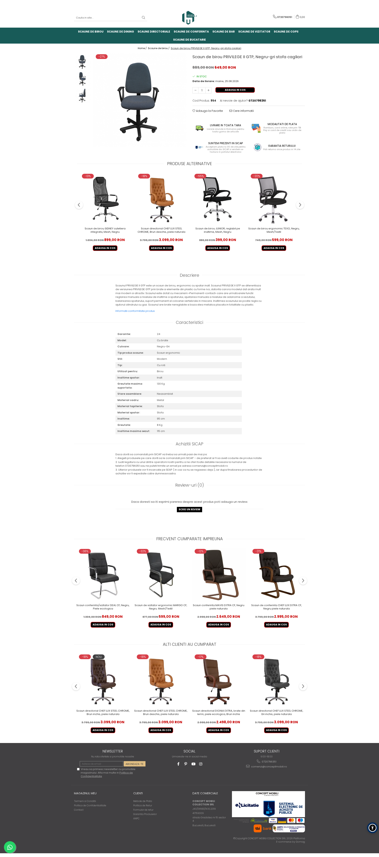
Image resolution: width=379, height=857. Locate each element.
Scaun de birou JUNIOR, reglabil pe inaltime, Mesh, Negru (217, 230)
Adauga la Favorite (209, 111)
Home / (142, 48)
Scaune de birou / (159, 48)
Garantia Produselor (145, 814)
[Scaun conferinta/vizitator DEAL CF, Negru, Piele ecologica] (103, 575)
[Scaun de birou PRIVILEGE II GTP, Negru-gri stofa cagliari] (140, 100)
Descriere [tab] (189, 275)
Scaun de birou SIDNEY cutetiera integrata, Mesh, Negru (105, 230)
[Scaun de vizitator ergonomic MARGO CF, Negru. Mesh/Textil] (161, 575)
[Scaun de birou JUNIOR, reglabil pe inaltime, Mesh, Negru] (217, 199)
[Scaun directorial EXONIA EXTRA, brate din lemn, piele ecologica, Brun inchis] (219, 680)
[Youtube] (193, 764)
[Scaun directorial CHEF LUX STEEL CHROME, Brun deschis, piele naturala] (161, 199)
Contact (78, 809)
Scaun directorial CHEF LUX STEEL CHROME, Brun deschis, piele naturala (161, 230)
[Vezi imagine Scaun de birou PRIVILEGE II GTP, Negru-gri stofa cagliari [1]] (82, 78)
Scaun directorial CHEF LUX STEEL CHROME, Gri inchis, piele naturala (276, 712)
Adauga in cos (235, 90)
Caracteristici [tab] (189, 322)
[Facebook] (178, 764)
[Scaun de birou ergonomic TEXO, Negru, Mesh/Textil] (274, 199)
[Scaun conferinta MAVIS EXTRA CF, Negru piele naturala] (219, 575)
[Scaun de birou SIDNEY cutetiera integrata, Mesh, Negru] (105, 199)
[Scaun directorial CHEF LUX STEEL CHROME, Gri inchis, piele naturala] (276, 680)
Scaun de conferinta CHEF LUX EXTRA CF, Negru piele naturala (276, 607)
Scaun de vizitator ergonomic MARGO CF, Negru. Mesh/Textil (161, 607)
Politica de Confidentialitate (90, 805)
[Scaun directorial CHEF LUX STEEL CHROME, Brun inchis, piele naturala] (103, 680)
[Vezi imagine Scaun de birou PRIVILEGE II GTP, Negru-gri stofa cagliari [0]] (82, 61)
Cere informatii (243, 111)
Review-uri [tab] (189, 485)
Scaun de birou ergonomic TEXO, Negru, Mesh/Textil (274, 230)
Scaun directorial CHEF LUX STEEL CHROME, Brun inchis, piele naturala (103, 712)
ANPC (136, 818)
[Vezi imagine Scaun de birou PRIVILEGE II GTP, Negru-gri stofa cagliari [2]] (82, 95)
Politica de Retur (142, 805)
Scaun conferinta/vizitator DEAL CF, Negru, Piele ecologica (102, 607)
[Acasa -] (189, 18)
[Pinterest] (185, 764)
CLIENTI (138, 793)
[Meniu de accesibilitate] (372, 827)
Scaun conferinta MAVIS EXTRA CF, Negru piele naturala (218, 607)
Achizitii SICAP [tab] (189, 444)
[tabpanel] (140, 100)
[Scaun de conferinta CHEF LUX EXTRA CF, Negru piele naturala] (276, 575)
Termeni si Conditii (85, 801)
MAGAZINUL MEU (85, 793)
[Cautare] (143, 18)
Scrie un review (189, 509)
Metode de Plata (142, 801)
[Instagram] (200, 764)
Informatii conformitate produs (135, 311)
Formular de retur (143, 809)
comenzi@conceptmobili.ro (268, 766)
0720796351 (268, 762)
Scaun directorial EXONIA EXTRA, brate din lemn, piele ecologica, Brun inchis (218, 712)
